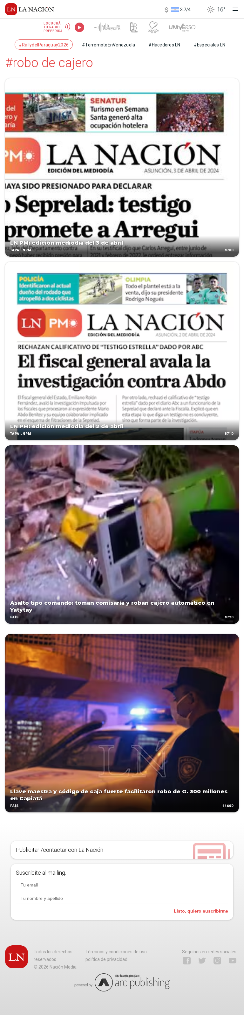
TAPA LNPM (20, 250)
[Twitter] (202, 961)
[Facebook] (187, 961)
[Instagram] (217, 961)
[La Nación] (29, 9)
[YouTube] (232, 961)
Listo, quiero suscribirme (201, 911)
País (14, 617)
